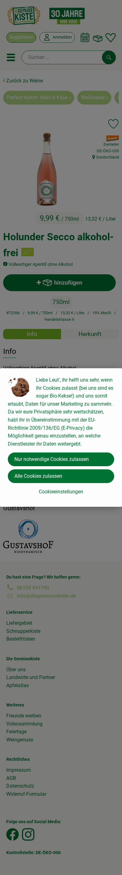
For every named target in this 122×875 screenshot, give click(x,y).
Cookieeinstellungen (61, 492)
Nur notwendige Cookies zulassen (51, 459)
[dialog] (61, 437)
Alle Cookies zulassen (38, 476)
